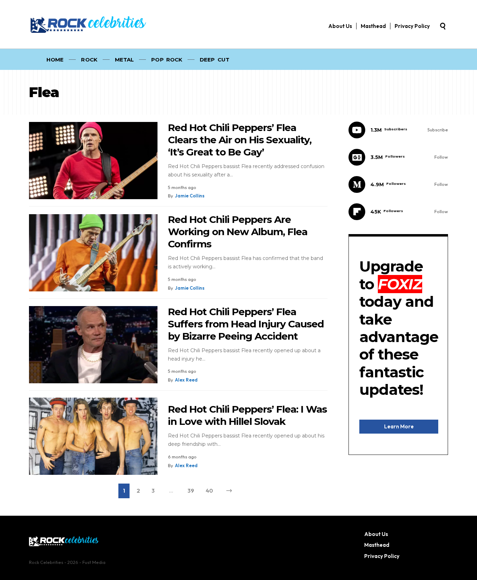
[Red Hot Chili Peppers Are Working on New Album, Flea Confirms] (93, 252)
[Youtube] (398, 130)
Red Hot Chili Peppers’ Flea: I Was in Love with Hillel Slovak (247, 415)
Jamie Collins (190, 195)
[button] (442, 26)
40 (209, 490)
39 (191, 490)
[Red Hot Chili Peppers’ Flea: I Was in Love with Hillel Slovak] (93, 436)
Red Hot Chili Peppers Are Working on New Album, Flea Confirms (237, 231)
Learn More (399, 426)
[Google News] (398, 157)
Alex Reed (186, 380)
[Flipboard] (398, 211)
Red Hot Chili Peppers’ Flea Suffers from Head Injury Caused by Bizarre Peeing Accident (246, 324)
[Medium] (398, 184)
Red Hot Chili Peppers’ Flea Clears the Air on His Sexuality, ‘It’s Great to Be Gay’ (239, 140)
